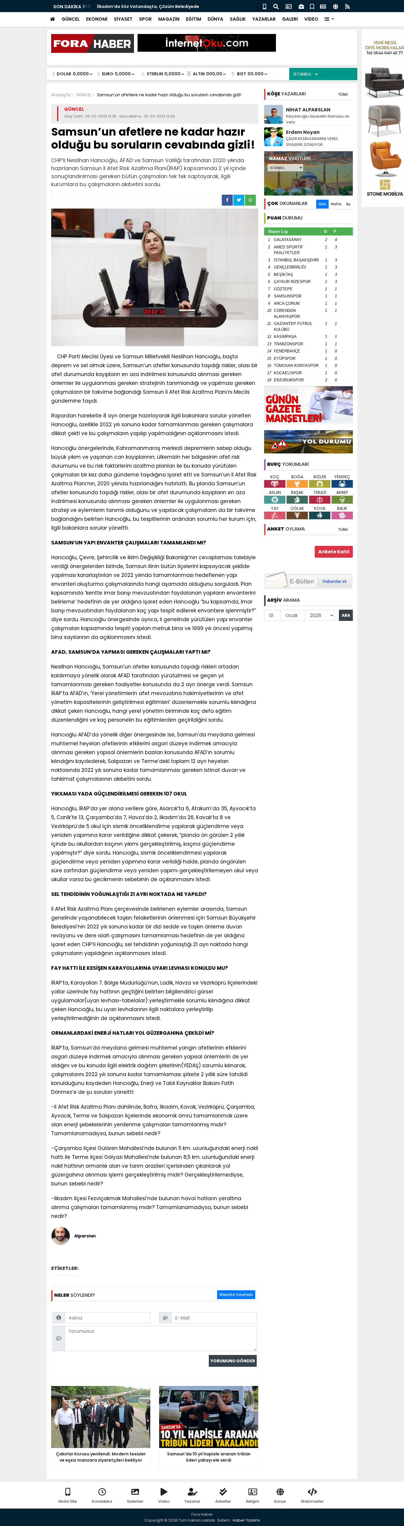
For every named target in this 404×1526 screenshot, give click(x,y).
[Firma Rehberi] (301, 6)
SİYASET (123, 19)
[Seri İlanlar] (312, 6)
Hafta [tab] (336, 203)
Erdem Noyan (303, 132)
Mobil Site (68, 1501)
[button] (329, 19)
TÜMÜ (343, 94)
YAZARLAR (264, 19)
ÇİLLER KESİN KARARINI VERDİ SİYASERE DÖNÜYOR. (312, 141)
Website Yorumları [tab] (236, 1294)
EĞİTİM (193, 19)
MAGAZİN (169, 19)
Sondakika (102, 1501)
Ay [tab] (348, 203)
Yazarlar (193, 1501)
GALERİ (290, 19)
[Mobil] (264, 6)
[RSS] (347, 6)
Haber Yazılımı (246, 1520)
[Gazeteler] (323, 6)
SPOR (145, 19)
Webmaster (312, 1501)
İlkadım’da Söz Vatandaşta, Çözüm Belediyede (148, 6)
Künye (280, 1501)
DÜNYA (215, 19)
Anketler (223, 1501)
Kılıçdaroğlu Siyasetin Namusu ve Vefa (317, 119)
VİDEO (311, 19)
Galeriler (135, 1501)
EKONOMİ (96, 19)
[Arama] (276, 6)
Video (164, 1501)
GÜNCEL (71, 19)
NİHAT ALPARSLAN (308, 109)
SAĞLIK (238, 19)
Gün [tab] (322, 203)
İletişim (252, 1501)
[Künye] (335, 6)
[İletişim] (289, 6)
